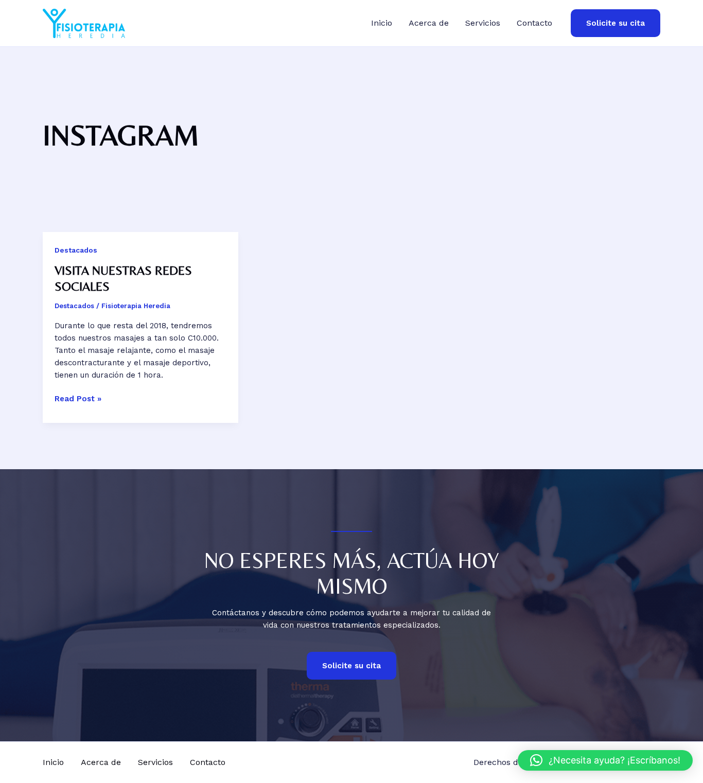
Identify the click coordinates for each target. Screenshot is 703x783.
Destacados (76, 250)
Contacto (534, 23)
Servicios (482, 23)
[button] (615, 23)
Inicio (381, 23)
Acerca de (429, 23)
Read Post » (78, 398)
